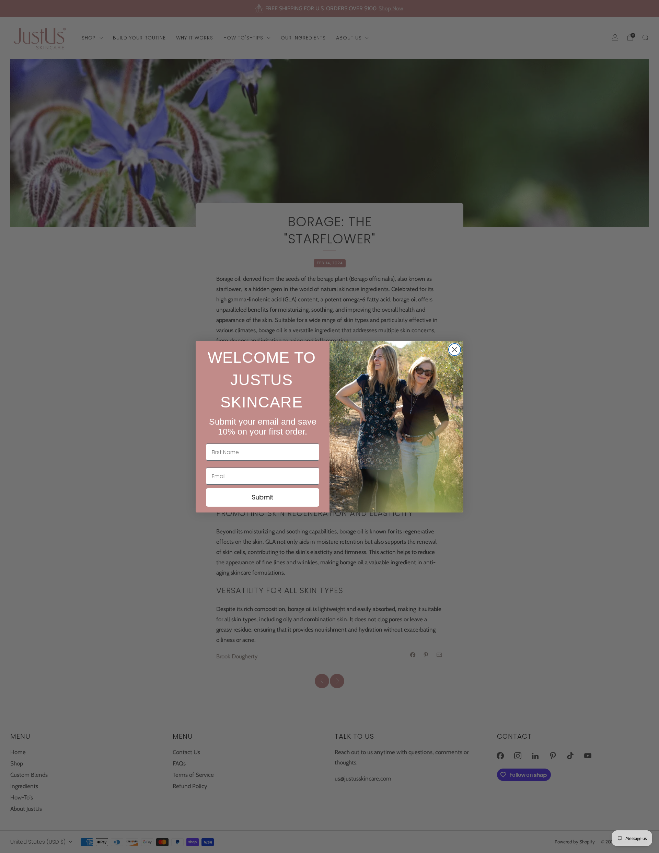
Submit (262, 497)
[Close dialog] (455, 350)
